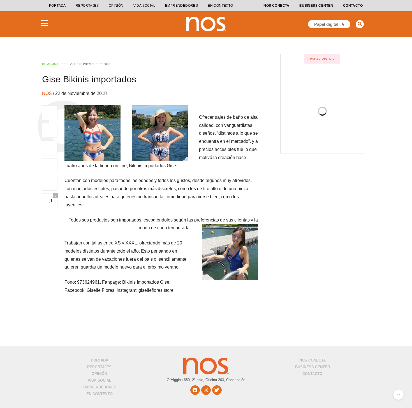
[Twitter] (217, 390)
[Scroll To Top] (399, 395)
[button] (360, 24)
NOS (47, 93)
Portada (57, 6)
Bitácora (50, 64)
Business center (316, 6)
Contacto (353, 6)
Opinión (116, 6)
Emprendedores (181, 6)
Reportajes (87, 6)
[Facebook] (195, 390)
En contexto (220, 6)
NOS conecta (276, 6)
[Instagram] (206, 390)
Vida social (144, 6)
